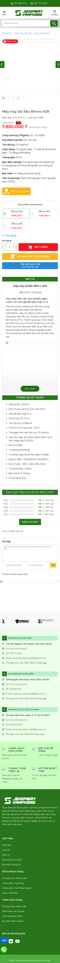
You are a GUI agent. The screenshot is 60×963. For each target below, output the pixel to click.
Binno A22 (44, 211)
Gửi (53, 565)
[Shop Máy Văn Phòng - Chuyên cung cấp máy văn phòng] (29, 13)
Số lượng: (7, 240)
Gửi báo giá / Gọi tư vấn (32, 256)
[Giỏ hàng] (54, 13)
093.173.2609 (15, 653)
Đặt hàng (41, 247)
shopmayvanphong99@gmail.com (29, 658)
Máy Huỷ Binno (42, 33)
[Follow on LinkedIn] (11, 941)
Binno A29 (16, 211)
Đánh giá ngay (30, 522)
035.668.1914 (15, 689)
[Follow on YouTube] (17, 941)
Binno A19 (16, 224)
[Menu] (4, 13)
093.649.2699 (15, 724)
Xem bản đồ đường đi (16, 648)
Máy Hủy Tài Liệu (23, 33)
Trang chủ (7, 33)
